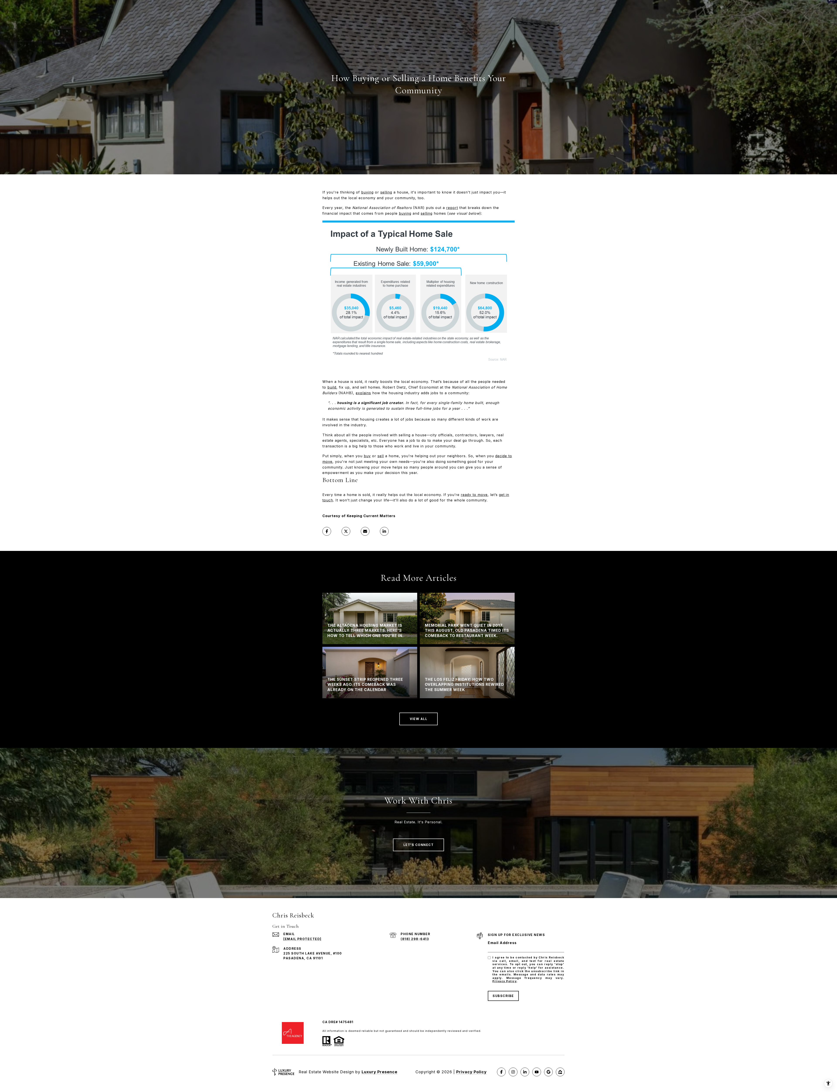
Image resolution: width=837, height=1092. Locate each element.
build (331, 387)
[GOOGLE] (548, 1072)
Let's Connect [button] (418, 845)
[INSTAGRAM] (513, 1072)
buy (367, 456)
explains (363, 393)
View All (418, 719)
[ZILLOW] (560, 1072)
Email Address (502, 943)
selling (386, 192)
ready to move (474, 495)
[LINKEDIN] (525, 1072)
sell (381, 456)
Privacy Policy (504, 981)
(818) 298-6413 (415, 939)
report (452, 207)
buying (367, 192)
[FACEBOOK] (501, 1072)
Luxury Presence (379, 1072)
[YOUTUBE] (536, 1072)
